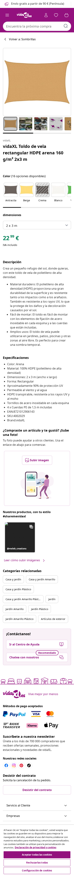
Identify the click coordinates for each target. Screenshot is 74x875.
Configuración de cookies (37, 870)
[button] (34, 3)
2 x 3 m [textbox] (11, 225)
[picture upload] (37, 485)
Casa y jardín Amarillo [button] (42, 579)
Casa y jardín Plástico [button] (18, 589)
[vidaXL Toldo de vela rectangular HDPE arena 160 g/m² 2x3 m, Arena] (37, 82)
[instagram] (14, 765)
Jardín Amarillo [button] (15, 609)
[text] (11, 239)
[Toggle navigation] (7, 15)
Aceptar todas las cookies (37, 854)
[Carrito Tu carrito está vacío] (66, 15)
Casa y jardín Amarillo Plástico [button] (24, 599)
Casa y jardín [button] (13, 579)
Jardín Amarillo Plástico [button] (19, 619)
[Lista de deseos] (56, 15)
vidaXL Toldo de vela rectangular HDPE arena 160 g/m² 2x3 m (33, 152)
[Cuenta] (46, 15)
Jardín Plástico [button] (39, 609)
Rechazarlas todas (37, 862)
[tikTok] (29, 765)
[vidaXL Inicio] (24, 15)
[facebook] (6, 765)
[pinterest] (21, 765)
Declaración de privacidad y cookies (35, 847)
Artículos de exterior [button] (53, 619)
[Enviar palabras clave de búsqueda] (66, 26)
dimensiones (12, 215)
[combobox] (37, 26)
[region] (37, 850)
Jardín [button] (52, 599)
